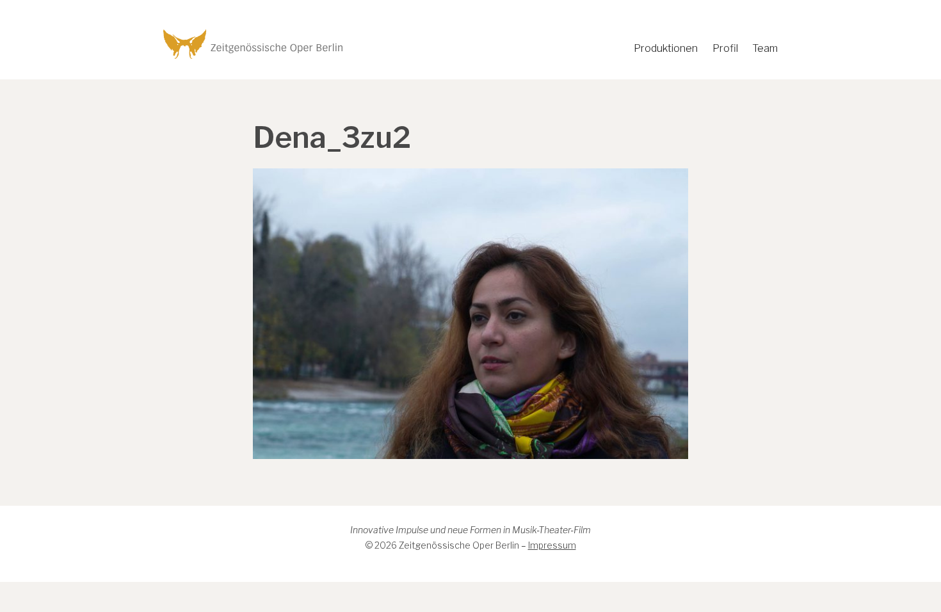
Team (765, 48)
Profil (725, 48)
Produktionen (666, 48)
